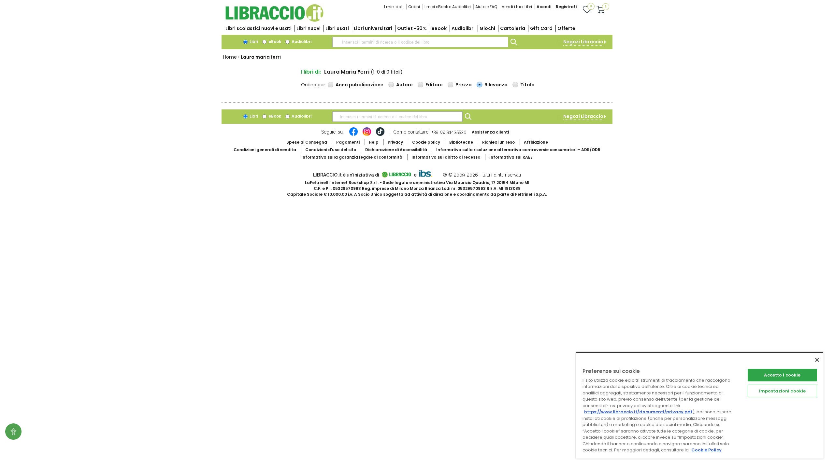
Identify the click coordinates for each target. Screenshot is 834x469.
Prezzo (463, 84)
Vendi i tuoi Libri (517, 6)
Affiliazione (536, 142)
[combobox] (420, 42)
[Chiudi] (817, 360)
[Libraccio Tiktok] (380, 135)
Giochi (487, 28)
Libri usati (337, 28)
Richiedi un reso (498, 142)
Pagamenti (348, 142)
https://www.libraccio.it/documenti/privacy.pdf (638, 412)
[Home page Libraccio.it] (274, 20)
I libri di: (311, 72)
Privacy (395, 142)
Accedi (544, 6)
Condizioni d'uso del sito (330, 149)
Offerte (566, 28)
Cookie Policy (706, 450)
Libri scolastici (258, 28)
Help (374, 142)
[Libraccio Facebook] (353, 135)
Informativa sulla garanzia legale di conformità (351, 157)
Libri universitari (373, 28)
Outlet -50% (412, 28)
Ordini (414, 6)
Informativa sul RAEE (511, 157)
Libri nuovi (308, 28)
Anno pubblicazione (359, 84)
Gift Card (541, 28)
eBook (439, 28)
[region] (700, 405)
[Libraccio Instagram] (366, 135)
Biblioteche (461, 142)
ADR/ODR (518, 149)
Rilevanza (496, 84)
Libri (253, 41)
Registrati (566, 6)
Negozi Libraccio (583, 41)
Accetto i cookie (782, 375)
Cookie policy (426, 142)
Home (230, 57)
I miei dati (394, 6)
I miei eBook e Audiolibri (447, 6)
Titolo (527, 84)
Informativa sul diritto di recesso (445, 157)
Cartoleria (512, 28)
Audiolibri (463, 28)
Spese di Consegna (306, 142)
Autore (404, 84)
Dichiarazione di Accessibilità (396, 149)
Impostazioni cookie (782, 391)
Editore (434, 84)
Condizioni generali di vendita (265, 149)
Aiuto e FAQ (486, 6)
